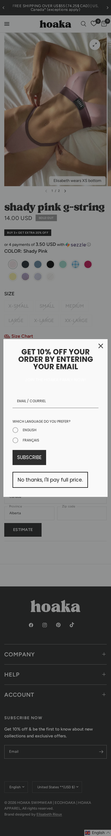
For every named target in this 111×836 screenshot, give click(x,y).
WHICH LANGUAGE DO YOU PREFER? (42, 421)
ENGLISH (29, 430)
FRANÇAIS (31, 440)
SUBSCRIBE (29, 457)
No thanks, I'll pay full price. (50, 479)
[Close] (101, 346)
